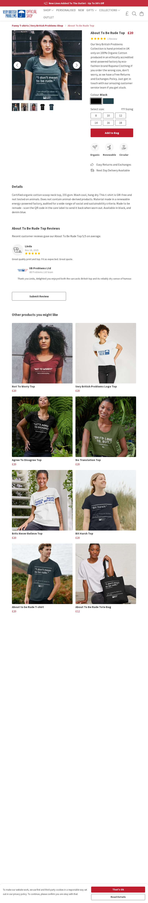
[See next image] (76, 65)
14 (96, 123)
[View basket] (141, 13)
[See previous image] (17, 65)
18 (120, 123)
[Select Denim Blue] (108, 101)
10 (108, 115)
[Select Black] (96, 101)
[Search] (134, 13)
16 (108, 123)
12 (120, 115)
